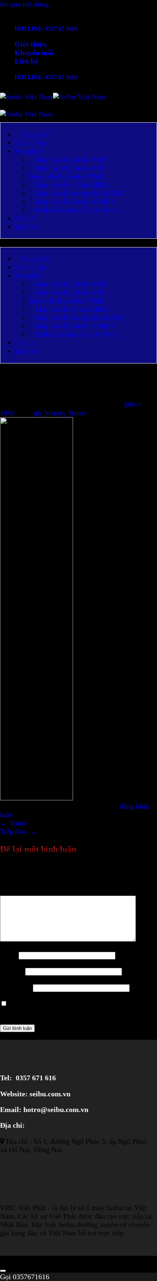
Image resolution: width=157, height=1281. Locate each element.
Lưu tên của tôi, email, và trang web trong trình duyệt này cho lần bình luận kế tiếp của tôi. (75, 1007)
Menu (14, 118)
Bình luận (17, 891)
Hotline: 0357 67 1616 (46, 29)
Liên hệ (26, 61)
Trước (13, 823)
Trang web (15, 987)
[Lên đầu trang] (3, 1271)
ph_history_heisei (60, 413)
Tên (8, 955)
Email (11, 971)
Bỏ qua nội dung (24, 4)
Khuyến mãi (34, 53)
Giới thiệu (31, 44)
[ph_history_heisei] (36, 798)
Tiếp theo (18, 831)
